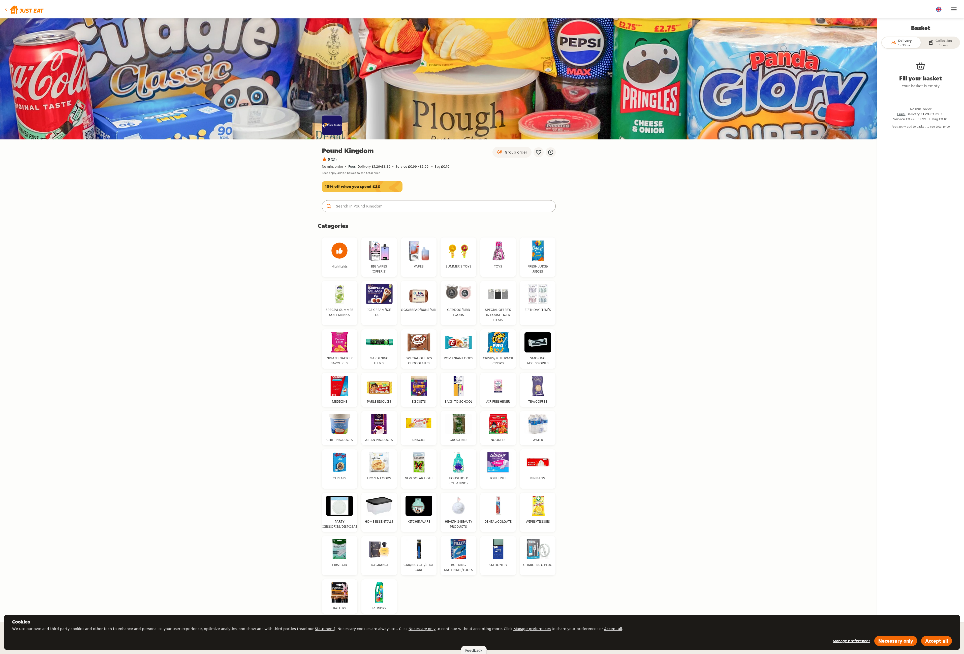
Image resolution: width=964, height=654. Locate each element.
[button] (24, 9)
